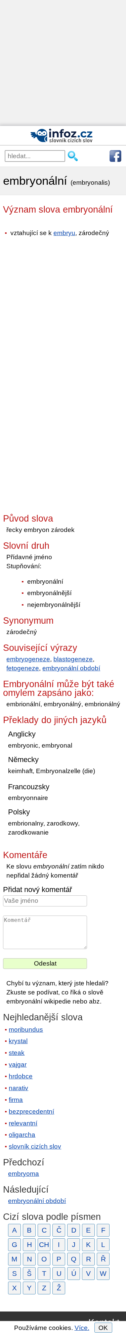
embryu (64, 232)
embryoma (23, 1173)
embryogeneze (28, 659)
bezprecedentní (31, 1111)
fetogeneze (22, 668)
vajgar (18, 1064)
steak (17, 1052)
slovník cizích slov (35, 1146)
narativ (18, 1088)
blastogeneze (73, 659)
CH (44, 1244)
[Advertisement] (63, 63)
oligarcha (22, 1134)
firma (16, 1099)
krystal (18, 1040)
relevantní (23, 1123)
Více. (82, 1327)
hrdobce (21, 1076)
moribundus (26, 1029)
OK (103, 1327)
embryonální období (71, 668)
